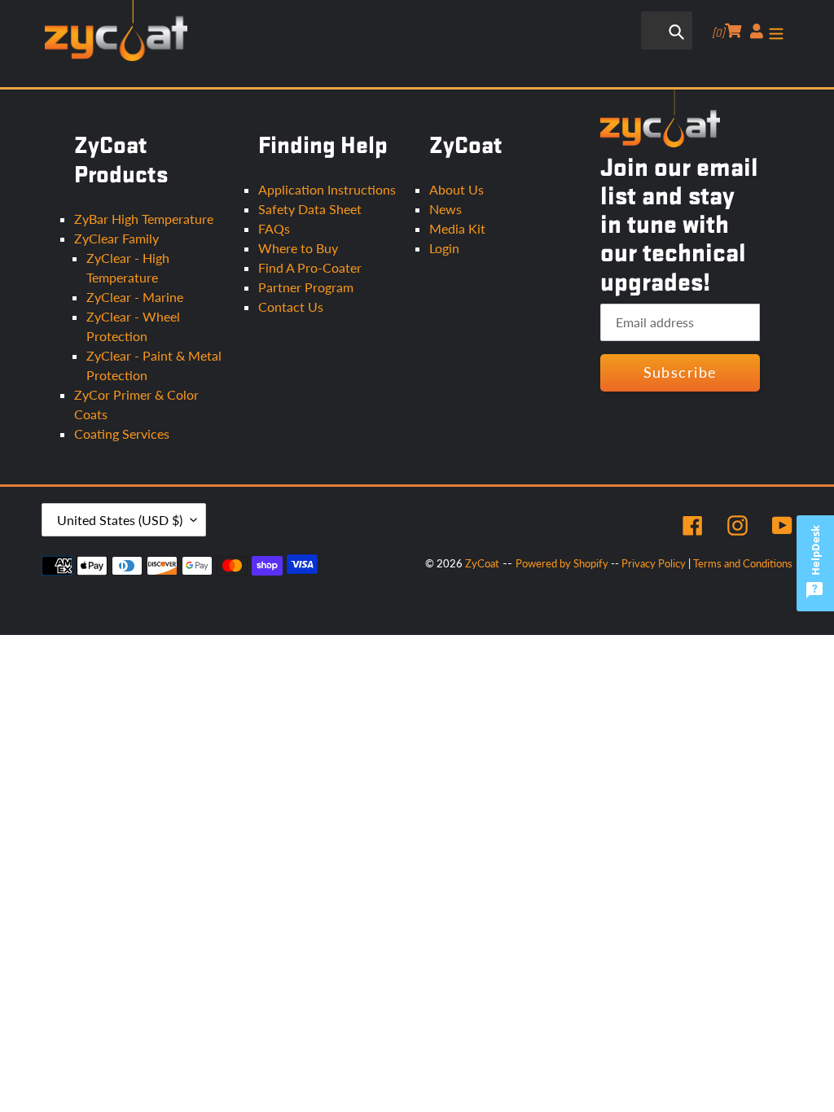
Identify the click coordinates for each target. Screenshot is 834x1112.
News (445, 209)
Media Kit (457, 228)
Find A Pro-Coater (310, 267)
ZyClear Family (116, 238)
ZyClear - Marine (134, 296)
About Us (456, 189)
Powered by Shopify (562, 563)
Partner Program (305, 287)
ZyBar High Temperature (143, 218)
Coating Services (121, 433)
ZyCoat (482, 563)
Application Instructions (327, 189)
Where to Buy (298, 248)
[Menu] (776, 30)
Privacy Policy (653, 563)
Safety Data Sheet (310, 209)
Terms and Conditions (742, 563)
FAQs (274, 228)
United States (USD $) (119, 520)
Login (444, 248)
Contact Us (290, 306)
